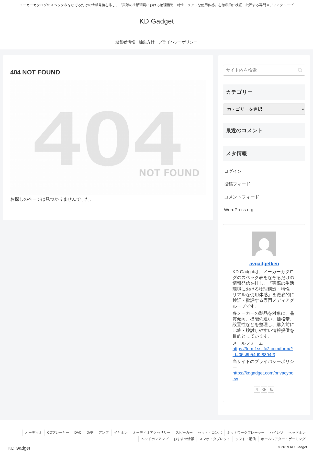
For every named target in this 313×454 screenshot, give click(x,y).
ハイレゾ (276, 432)
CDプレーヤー (58, 432)
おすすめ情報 (184, 439)
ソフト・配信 (245, 439)
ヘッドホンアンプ (154, 439)
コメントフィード (241, 197)
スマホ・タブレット (214, 439)
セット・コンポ (210, 432)
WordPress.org (238, 209)
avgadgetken (264, 263)
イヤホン (121, 432)
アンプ (104, 432)
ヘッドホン (297, 432)
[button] (300, 70)
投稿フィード (237, 184)
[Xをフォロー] (257, 389)
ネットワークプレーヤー (246, 432)
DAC (77, 432)
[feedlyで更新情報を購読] (264, 389)
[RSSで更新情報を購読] (271, 389)
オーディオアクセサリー (151, 432)
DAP (90, 432)
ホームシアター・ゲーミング (283, 439)
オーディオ (33, 432)
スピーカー (184, 432)
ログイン (233, 171)
